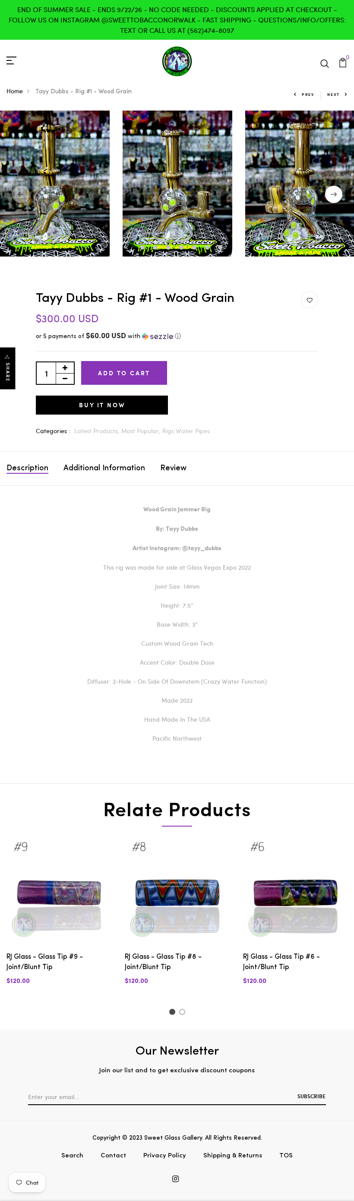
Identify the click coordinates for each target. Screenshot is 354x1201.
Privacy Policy (164, 1156)
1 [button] (131, 248)
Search (72, 1156)
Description (27, 468)
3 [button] (156, 248)
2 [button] (143, 248)
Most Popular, (141, 431)
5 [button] (182, 248)
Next (333, 94)
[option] (177, 184)
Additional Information (104, 468)
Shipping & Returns (232, 1156)
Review (173, 468)
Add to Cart (124, 372)
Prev (308, 94)
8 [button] (221, 248)
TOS (286, 1156)
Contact (113, 1156)
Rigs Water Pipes (186, 431)
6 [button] (195, 248)
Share (7, 372)
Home (14, 91)
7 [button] (208, 248)
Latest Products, (97, 431)
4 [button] (169, 248)
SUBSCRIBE (311, 1096)
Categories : (53, 431)
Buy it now (102, 404)
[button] (177, 337)
